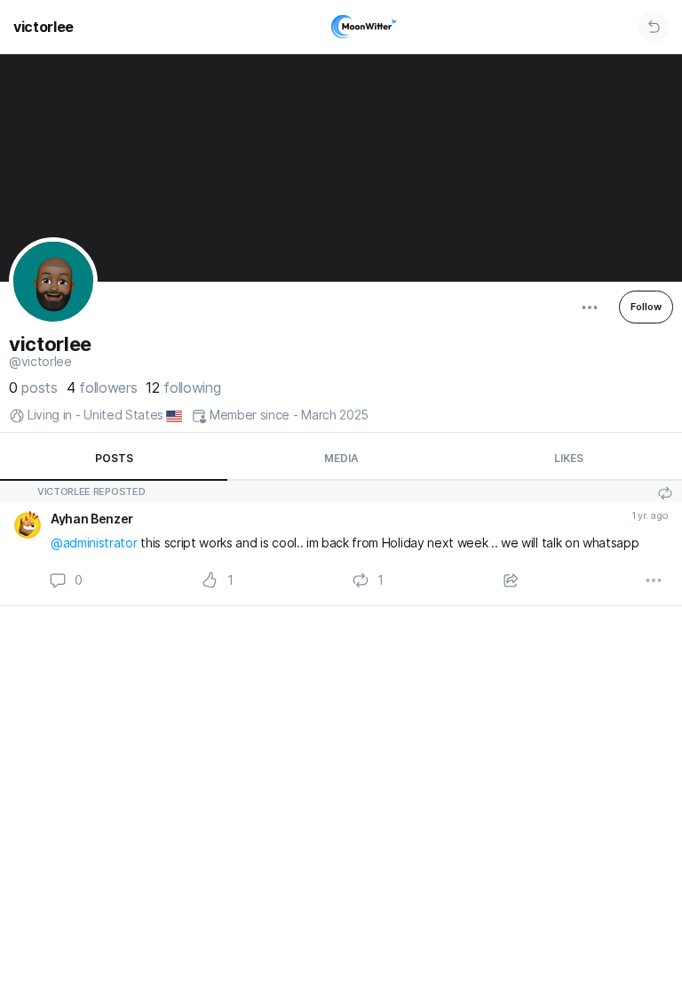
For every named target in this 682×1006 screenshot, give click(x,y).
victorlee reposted (91, 491)
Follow (646, 306)
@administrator (94, 542)
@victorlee (40, 361)
